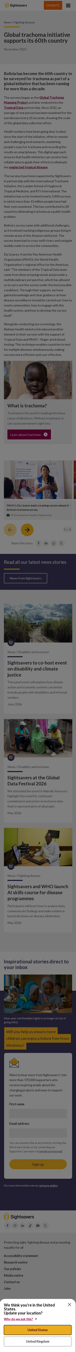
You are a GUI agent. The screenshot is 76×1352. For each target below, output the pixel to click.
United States (38, 1330)
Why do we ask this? (18, 1319)
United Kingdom (37, 1341)
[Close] (69, 1304)
